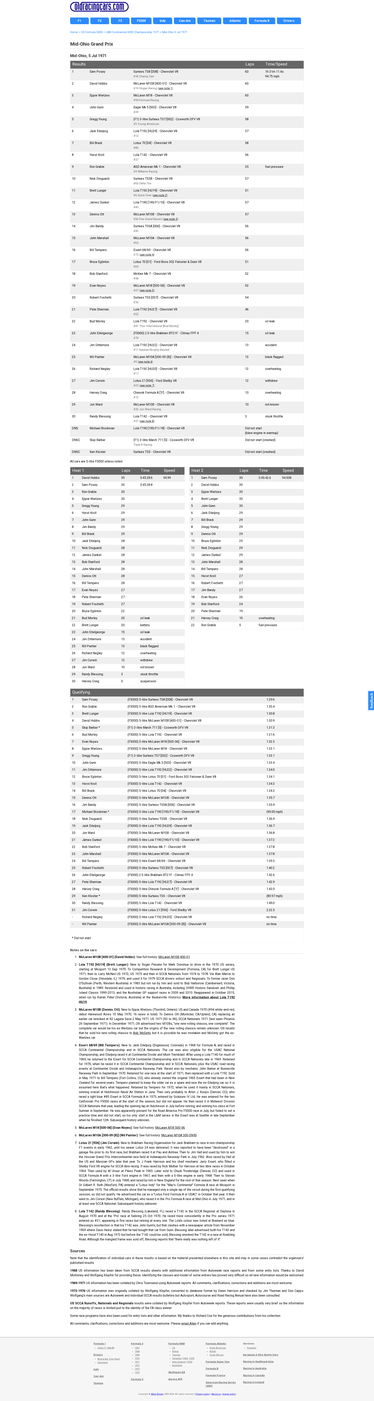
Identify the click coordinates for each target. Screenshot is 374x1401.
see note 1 (165, 88)
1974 (137, 1372)
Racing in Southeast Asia (258, 1361)
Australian (177, 1365)
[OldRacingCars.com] (99, 9)
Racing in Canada (254, 1375)
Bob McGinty (141, 1033)
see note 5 (147, 290)
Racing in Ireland (253, 1382)
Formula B (212, 1368)
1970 (137, 1358)
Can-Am (99, 1376)
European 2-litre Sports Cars (260, 1354)
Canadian (177, 1358)
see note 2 (160, 195)
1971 (137, 1362)
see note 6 (145, 361)
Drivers (98, 1354)
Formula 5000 (176, 1343)
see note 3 (170, 219)
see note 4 (147, 254)
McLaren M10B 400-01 (174, 957)
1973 (137, 1369)
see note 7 (147, 385)
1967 (137, 1348)
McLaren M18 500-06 (170, 1128)
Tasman (98, 1383)
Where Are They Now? (108, 1359)
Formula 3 (137, 1379)
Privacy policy (203, 1394)
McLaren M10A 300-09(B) (179, 1135)
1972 (137, 1365)
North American (218, 1348)
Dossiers (251, 1348)
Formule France (215, 1375)
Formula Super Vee (217, 1361)
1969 (137, 1355)
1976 (189, 1362)
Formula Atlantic (216, 1343)
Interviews (102, 1362)
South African (217, 1355)
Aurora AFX (175, 1379)
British (175, 1351)
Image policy (229, 1394)
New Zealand (179, 1362)
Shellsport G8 (176, 1372)
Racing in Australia (254, 1368)
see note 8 (147, 421)
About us (216, 1394)
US (173, 1348)
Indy (96, 1369)
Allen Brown (157, 1394)
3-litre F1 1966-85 (105, 1348)
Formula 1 (100, 1343)
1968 (137, 1351)
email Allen (188, 1323)
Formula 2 (137, 1343)
